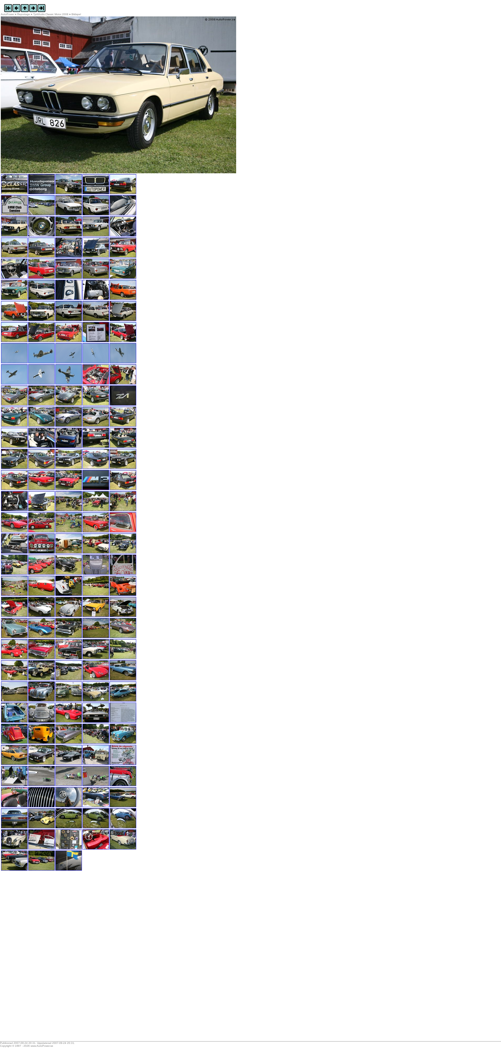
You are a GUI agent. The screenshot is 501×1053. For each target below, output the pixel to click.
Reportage (23, 14)
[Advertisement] (33, 957)
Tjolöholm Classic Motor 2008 (50, 14)
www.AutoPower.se (42, 1045)
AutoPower (7, 14)
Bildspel (76, 14)
